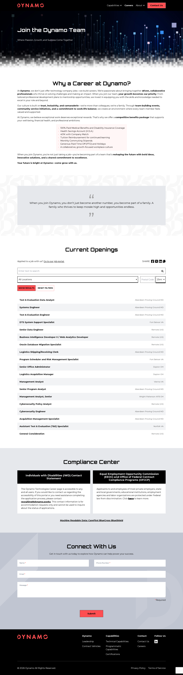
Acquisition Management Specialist (39, 419)
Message (23, 585)
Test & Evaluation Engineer (34, 315)
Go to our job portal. (54, 261)
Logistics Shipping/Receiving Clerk (38, 352)
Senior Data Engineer (31, 329)
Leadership (88, 641)
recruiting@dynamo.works (36, 501)
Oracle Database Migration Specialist (40, 344)
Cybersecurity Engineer (32, 411)
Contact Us (156, 5)
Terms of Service (157, 668)
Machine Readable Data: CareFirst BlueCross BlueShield (91, 520)
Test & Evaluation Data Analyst (36, 300)
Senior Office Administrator (34, 367)
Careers (129, 5)
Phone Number (103, 563)
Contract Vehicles (91, 646)
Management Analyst (31, 381)
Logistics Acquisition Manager (36, 374)
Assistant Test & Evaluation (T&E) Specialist (43, 426)
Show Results (26, 288)
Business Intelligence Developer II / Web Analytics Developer (53, 337)
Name (22, 563)
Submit (91, 613)
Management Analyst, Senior (35, 396)
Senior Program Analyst (32, 389)
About (139, 5)
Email (22, 574)
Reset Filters (45, 288)
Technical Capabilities (117, 641)
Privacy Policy (138, 668)
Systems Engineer (29, 307)
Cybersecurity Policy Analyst (35, 404)
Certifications (113, 654)
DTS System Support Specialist (36, 322)
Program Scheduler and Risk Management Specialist (48, 359)
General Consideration (31, 433)
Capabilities (113, 5)
